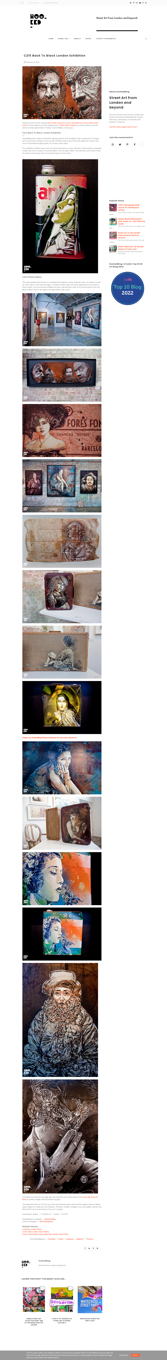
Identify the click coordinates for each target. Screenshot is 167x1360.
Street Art (63, 38)
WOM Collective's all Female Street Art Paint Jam (131, 247)
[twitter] (130, 3)
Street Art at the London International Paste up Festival (129, 235)
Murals (77, 38)
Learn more (124, 1355)
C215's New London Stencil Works (35, 1232)
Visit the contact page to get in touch (123, 127)
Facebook (51, 1239)
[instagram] (136, 3)
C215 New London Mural (31, 1229)
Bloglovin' (80, 1239)
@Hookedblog (50, 1219)
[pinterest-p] (133, 3)
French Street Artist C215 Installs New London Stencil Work (45, 1234)
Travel (88, 38)
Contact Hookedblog (106, 38)
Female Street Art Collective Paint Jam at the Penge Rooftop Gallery (34, 1322)
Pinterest (90, 1239)
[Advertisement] (127, 68)
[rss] (146, 3)
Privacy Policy (33, 3)
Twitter (60, 1239)
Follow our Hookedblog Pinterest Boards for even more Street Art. (49, 738)
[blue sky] (142, 144)
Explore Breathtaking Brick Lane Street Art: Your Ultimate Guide (131, 221)
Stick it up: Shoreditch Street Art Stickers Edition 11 (62, 1321)
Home (22, 3)
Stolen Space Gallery (68, 125)
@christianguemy (46, 1221)
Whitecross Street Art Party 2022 (90, 1320)
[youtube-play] (140, 3)
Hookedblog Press (51, 3)
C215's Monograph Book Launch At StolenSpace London (129, 207)
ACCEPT (135, 1355)
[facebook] (142, 3)
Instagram (70, 1239)
